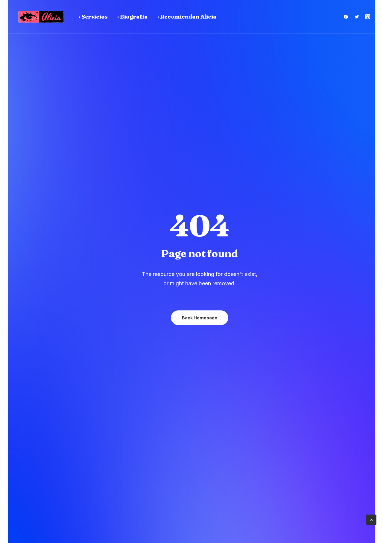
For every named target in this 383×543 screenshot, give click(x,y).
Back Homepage (199, 317)
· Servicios (93, 16)
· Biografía (132, 16)
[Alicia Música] (41, 17)
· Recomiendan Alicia (187, 16)
